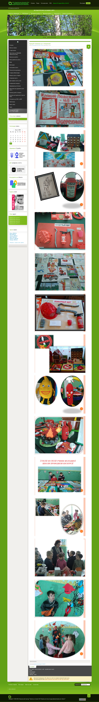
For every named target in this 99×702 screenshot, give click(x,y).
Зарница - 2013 (32, 674)
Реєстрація (82, 3)
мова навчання (12, 689)
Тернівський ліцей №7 (15, 217)
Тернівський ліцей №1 (15, 222)
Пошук (37, 3)
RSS (51, 3)
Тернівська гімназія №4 (14, 8)
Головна (33, 3)
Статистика (35, 684)
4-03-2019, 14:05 (40, 45)
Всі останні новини (14, 111)
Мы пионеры (32, 671)
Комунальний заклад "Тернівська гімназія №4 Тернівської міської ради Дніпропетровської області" (19, 3)
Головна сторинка (13, 684)
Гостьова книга (44, 3)
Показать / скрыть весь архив (17, 242)
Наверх (88, 695)
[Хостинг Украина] (82, 700)
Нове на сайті (28, 684)
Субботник (31, 673)
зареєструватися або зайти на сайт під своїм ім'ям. (57, 679)
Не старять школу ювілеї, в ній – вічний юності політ (41, 669)
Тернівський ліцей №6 (15, 219)
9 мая (30, 670)
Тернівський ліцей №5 (15, 221)
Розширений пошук (14, 110)
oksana (33, 45)
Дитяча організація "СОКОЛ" (39, 664)
